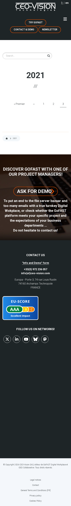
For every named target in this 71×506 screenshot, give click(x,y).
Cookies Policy (35, 501)
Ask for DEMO (34, 191)
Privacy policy (35, 496)
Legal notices (35, 480)
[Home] (35, 6)
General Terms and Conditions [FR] (36, 490)
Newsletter (49, 29)
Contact (35, 485)
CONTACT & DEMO (24, 29)
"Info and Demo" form (35, 262)
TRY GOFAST (36, 22)
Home (7, 138)
